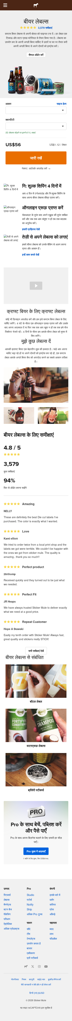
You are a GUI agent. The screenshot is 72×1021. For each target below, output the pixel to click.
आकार (8, 103)
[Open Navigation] (5, 5)
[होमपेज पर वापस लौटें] (36, 5)
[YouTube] (45, 966)
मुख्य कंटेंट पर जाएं (3, 3)
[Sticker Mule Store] (26, 966)
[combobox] (36, 110)
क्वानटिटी (10, 119)
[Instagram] (39, 966)
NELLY (8, 511)
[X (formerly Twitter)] (32, 966)
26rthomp (10, 574)
